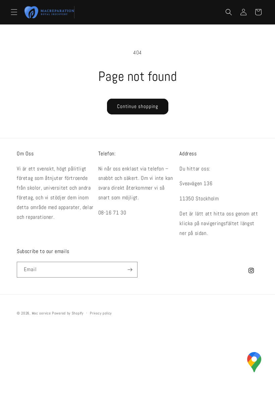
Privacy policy (101, 313)
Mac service (41, 313)
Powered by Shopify (68, 313)
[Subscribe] (129, 270)
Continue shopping (137, 106)
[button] (14, 12)
